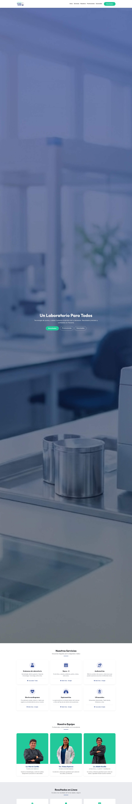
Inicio (71, 3)
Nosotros (83, 3)
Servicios (76, 3)
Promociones (91, 3)
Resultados (109, 4)
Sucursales (99, 3)
